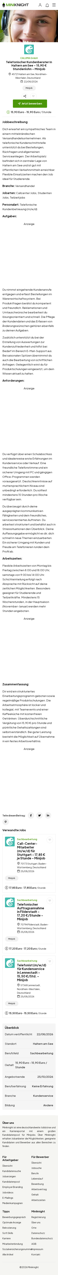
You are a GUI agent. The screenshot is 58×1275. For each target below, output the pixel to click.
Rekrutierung (9, 1227)
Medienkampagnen (12, 1203)
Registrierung (38, 1217)
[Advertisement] (29, 255)
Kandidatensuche (11, 1171)
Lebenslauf (37, 1178)
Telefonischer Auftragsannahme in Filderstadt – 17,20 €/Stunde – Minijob (30, 911)
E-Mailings (7, 1197)
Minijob (29, 88)
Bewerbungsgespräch (14, 1217)
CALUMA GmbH (29, 58)
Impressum (37, 1249)
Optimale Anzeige (11, 1222)
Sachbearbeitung (27, 839)
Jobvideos (7, 1192)
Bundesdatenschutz (42, 1238)
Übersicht (7, 1165)
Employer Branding (12, 1186)
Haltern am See (43, 1043)
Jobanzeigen (9, 1176)
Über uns (35, 1222)
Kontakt (35, 1254)
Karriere (6, 1238)
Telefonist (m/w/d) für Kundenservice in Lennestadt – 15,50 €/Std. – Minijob (31, 972)
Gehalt (35, 1194)
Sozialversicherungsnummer (17, 1249)
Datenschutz (38, 1233)
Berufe (35, 1173)
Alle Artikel (7, 1254)
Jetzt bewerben (32, 103)
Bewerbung (37, 1183)
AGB (33, 1243)
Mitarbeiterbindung (12, 1243)
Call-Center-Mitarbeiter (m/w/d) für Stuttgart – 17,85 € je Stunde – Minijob (31, 851)
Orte (33, 1227)
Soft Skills (7, 1233)
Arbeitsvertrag (39, 1189)
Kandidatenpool (11, 1181)
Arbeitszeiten (38, 1200)
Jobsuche (36, 1167)
